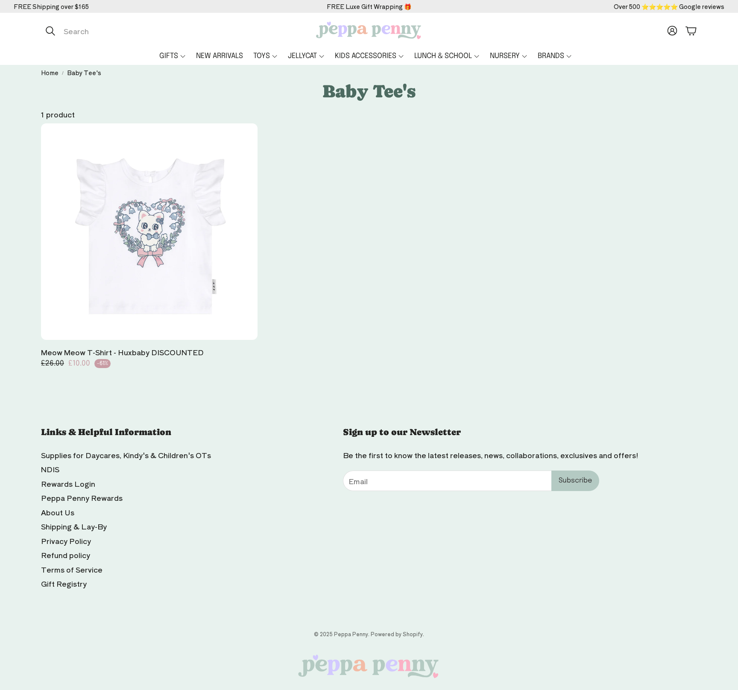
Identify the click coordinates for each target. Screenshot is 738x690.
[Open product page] (149, 231)
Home (50, 72)
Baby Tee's (84, 72)
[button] (131, 30)
